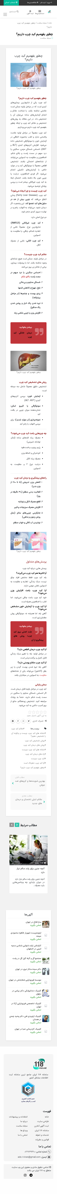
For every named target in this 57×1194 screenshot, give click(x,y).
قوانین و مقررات (42, 1139)
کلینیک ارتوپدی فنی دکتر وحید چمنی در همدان (25, 1018)
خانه (50, 23)
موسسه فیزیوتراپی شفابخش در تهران (25, 980)
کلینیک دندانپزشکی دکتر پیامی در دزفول (26, 992)
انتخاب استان (10, 2)
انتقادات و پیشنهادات (18, 1116)
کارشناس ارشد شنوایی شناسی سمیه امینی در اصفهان (26, 947)
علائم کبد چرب (17, 728)
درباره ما (24, 1121)
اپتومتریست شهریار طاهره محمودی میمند (26, 934)
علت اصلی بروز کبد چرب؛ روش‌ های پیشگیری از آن (29, 636)
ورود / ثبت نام (45, 2)
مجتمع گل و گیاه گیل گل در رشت (26, 958)
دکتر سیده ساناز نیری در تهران (28, 969)
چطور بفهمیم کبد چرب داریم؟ (34, 34)
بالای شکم (25, 276)
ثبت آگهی (30, 13)
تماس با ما (23, 1135)
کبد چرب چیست (38, 758)
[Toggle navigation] (4, 14)
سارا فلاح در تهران (33, 922)
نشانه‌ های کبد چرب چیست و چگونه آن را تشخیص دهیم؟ (28, 735)
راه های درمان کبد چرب (35, 754)
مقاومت (43, 675)
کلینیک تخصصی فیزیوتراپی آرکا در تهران (26, 1005)
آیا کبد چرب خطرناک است (34, 763)
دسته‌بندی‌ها (39, 13)
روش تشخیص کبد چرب (35, 740)
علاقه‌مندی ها (32, 2)
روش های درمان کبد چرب (34, 745)
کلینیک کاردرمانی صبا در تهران (28, 1029)
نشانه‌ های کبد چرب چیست (33, 749)
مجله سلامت (42, 23)
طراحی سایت (43, 1121)
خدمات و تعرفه (42, 1135)
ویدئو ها (24, 1130)
